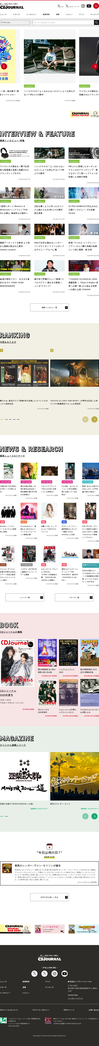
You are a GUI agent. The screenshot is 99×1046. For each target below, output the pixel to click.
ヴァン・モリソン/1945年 (87, 882)
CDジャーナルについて (9, 1010)
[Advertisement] (35, 115)
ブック (81, 14)
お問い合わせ (94, 1010)
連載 (57, 14)
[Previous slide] (4, 66)
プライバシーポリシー (40, 1010)
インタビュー (31, 14)
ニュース (3, 14)
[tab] (2, 419)
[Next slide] (95, 66)
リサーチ (16, 14)
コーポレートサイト (75, 998)
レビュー (69, 14)
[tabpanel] (24, 380)
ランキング (94, 14)
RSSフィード (69, 1010)
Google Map (73, 995)
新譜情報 (46, 14)
